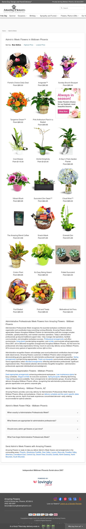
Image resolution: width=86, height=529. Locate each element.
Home (4, 31)
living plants (20, 341)
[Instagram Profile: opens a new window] (55, 499)
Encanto (49, 454)
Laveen (54, 452)
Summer (12, 16)
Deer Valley (46, 452)
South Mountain (19, 456)
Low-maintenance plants (65, 374)
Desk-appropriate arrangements (17, 374)
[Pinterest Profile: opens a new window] (65, 499)
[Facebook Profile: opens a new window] (60, 499)
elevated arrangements (33, 361)
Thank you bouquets (45, 359)
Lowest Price (40, 45)
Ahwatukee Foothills (34, 452)
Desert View (40, 454)
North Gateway (64, 454)
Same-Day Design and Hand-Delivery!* (17, 1)
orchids (51, 341)
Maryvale (61, 452)
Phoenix (23, 452)
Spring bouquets (54, 376)
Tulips (8, 379)
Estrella (55, 454)
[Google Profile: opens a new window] (70, 499)
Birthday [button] (33, 16)
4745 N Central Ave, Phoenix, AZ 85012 (18, 501)
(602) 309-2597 (10, 503)
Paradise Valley (70, 452)
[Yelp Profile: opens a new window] (80, 499)
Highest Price (28, 45)
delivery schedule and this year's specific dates (61, 394)
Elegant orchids (23, 376)
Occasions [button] (22, 16)
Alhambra (9, 454)
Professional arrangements (54, 339)
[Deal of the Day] (67, 103)
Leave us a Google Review (71, 503)
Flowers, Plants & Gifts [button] (69, 16)
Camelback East (20, 454)
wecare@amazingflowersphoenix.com (17, 506)
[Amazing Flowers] (14, 9)
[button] (80, 519)
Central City (31, 454)
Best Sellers (16, 45)
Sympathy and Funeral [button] (48, 16)
